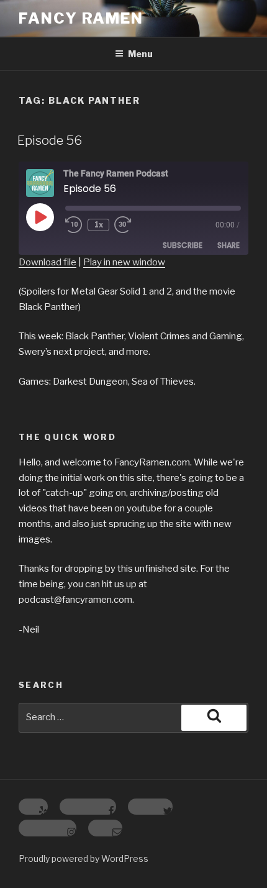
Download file (47, 262)
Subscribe (182, 245)
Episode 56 (49, 140)
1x (98, 224)
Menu (140, 53)
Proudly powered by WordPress (83, 858)
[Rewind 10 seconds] (74, 225)
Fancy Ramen (81, 18)
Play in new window (124, 262)
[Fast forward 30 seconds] (131, 225)
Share (228, 245)
